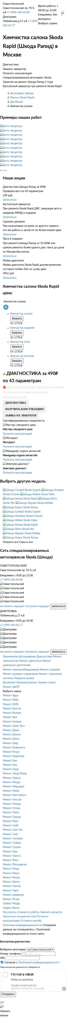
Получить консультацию (17, 434)
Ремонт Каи (10, 760)
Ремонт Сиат (10, 834)
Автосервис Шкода (22, 93)
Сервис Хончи (11, 908)
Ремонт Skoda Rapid (22, 97)
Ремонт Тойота (12, 856)
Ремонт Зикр (10, 743)
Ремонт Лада (11, 769)
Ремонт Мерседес (14, 786)
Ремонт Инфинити (14, 747)
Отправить (8, 994)
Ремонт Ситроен (13, 838)
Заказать (17, 318)
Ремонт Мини (11, 791)
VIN (2, 958)
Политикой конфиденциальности (38, 962)
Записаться (9, 200)
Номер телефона (10, 954)
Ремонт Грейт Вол (14, 726)
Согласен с (31, 962)
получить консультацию (24, 409)
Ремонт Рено (10, 821)
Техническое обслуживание (19, 656)
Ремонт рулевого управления (20, 674)
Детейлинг (16, 102)
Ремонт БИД (10, 700)
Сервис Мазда (11, 903)
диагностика (15, 402)
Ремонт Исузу (11, 752)
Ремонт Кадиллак (13, 756)
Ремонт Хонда (11, 877)
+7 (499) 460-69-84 (18, 12)
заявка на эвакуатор (20, 415)
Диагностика (44, 656)
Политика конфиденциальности (22, 925)
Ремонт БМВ (10, 704)
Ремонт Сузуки (12, 847)
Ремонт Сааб (10, 825)
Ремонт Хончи (11, 882)
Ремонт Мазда (11, 782)
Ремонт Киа (10, 765)
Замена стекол (47, 682)
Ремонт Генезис (12, 721)
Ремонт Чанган (12, 886)
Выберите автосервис (13, 949)
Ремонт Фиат (11, 860)
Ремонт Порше (12, 817)
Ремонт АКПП (11, 687)
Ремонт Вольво (12, 713)
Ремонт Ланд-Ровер (15, 773)
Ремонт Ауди (10, 695)
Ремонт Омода (12, 804)
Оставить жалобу (31, 921)
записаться (58, 606)
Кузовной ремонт (27, 682)
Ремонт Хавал (11, 873)
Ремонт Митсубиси (14, 795)
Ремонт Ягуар (11, 899)
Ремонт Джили (12, 734)
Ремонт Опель (11, 808)
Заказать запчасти (51, 912)
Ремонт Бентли (12, 708)
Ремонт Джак (11, 730)
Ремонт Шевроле (13, 895)
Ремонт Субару (12, 843)
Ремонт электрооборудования (21, 669)
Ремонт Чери (10, 890)
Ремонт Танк (10, 851)
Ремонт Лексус (12, 778)
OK (2, 1002)
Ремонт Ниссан (12, 799)
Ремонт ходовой (50, 669)
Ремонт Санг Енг (13, 830)
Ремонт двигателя (30, 661)
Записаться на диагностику (19, 916)
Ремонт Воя (10, 717)
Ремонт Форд (11, 869)
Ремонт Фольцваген (15, 864)
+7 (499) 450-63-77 (11, 625)
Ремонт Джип (11, 739)
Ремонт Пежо (11, 812)
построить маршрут (12, 606)
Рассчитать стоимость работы (21, 912)
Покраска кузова (24, 678)
